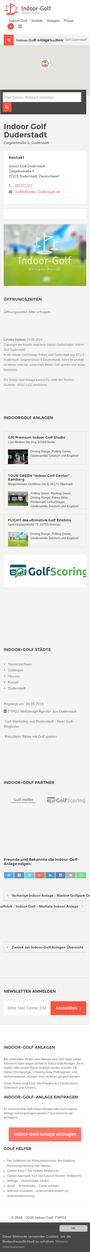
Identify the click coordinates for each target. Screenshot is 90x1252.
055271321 (24, 185)
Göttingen (16, 670)
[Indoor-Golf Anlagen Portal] (26, 9)
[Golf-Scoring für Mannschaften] (45, 571)
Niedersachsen (20, 664)
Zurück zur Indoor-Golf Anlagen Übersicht (47, 947)
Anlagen (53, 21)
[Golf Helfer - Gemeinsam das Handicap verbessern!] (24, 800)
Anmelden (66, 1008)
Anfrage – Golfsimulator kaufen (28, 1181)
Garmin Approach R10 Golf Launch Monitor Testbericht (44, 1176)
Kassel (13, 682)
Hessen (14, 676)
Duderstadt (17, 688)
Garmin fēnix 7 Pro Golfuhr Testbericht (32, 1171)
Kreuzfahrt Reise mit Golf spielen (30, 736)
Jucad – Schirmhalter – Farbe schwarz (33, 1186)
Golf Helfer (18, 1148)
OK (73, 1228)
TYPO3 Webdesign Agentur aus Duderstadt (41, 711)
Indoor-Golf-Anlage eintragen (41, 1097)
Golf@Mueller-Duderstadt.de (37, 192)
